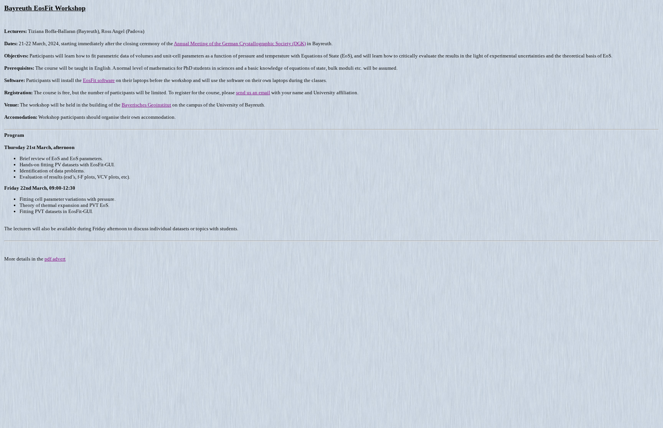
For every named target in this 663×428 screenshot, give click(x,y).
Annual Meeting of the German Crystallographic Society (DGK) (240, 43)
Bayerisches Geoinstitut (146, 105)
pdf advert (55, 259)
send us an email (253, 92)
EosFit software (99, 80)
